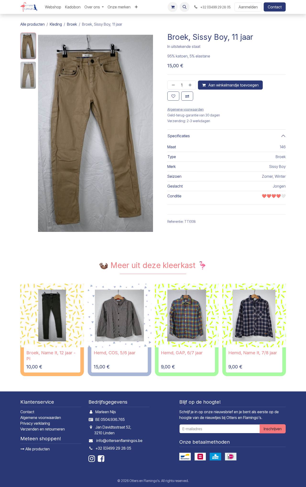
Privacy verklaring (35, 423)
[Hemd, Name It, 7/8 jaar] (254, 315)
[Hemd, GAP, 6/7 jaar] (187, 315)
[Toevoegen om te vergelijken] (187, 96)
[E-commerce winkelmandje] (173, 7)
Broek (72, 24)
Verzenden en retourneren (42, 429)
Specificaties (178, 135)
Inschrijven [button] (273, 428)
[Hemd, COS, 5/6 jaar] (119, 315)
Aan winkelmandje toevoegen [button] (233, 85)
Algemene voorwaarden (40, 417)
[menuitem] (53, 7)
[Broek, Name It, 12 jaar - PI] (52, 315)
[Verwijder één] (172, 85)
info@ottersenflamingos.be (119, 440)
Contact (275, 7)
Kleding (56, 24)
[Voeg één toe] (191, 85)
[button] (185, 7)
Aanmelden (248, 7)
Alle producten (37, 449)
